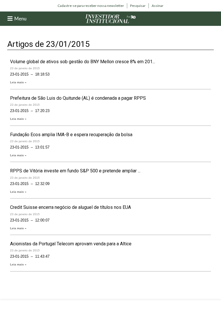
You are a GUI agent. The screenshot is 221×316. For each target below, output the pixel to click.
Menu (20, 19)
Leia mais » (18, 82)
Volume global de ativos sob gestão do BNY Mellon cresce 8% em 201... (82, 61)
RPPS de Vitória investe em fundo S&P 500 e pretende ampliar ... (75, 171)
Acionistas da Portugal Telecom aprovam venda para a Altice (71, 243)
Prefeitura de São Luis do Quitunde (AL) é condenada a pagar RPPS (78, 98)
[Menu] (10, 19)
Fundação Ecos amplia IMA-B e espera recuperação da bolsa (71, 134)
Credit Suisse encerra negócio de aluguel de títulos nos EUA (70, 207)
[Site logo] (110, 18)
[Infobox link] (91, 5)
